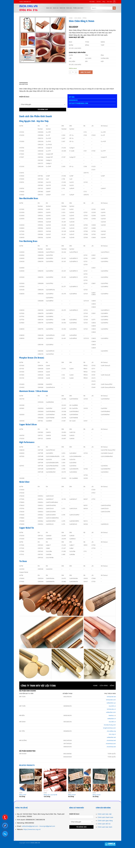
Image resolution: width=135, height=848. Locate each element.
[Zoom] (22, 61)
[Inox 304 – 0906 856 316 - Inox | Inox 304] (31, 8)
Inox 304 (49, 8)
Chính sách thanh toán (105, 817)
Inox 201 (69, 8)
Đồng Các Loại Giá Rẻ (50, 794)
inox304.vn (112, 706)
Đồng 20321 (72, 794)
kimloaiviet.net (111, 696)
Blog (104, 1)
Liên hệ (98, 1)
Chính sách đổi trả (104, 824)
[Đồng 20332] (104, 780)
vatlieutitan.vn (111, 718)
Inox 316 (55, 8)
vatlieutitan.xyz (111, 703)
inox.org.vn (112, 734)
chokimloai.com (111, 743)
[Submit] (114, 8)
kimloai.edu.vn (111, 709)
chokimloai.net (111, 740)
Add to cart (86, 72)
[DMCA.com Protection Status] (110, 844)
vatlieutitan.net (111, 737)
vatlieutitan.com (111, 712)
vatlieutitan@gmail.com (30, 826)
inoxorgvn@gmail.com (47, 826)
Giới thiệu (92, 1)
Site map (109, 1)
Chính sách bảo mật (104, 814)
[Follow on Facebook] (114, 1)
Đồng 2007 (22, 794)
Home (71, 18)
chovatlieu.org (111, 731)
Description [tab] (23, 84)
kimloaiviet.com (111, 699)
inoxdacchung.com (110, 725)
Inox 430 (62, 8)
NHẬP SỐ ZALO (24, 96)
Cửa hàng (77, 18)
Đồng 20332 (96, 794)
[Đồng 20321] (79, 780)
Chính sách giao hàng (105, 820)
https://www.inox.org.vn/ (32, 829)
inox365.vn (112, 721)
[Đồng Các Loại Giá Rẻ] (55, 780)
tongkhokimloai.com (109, 728)
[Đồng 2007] (30, 780)
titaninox (111, 715)
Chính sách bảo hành (105, 827)
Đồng (84, 18)
